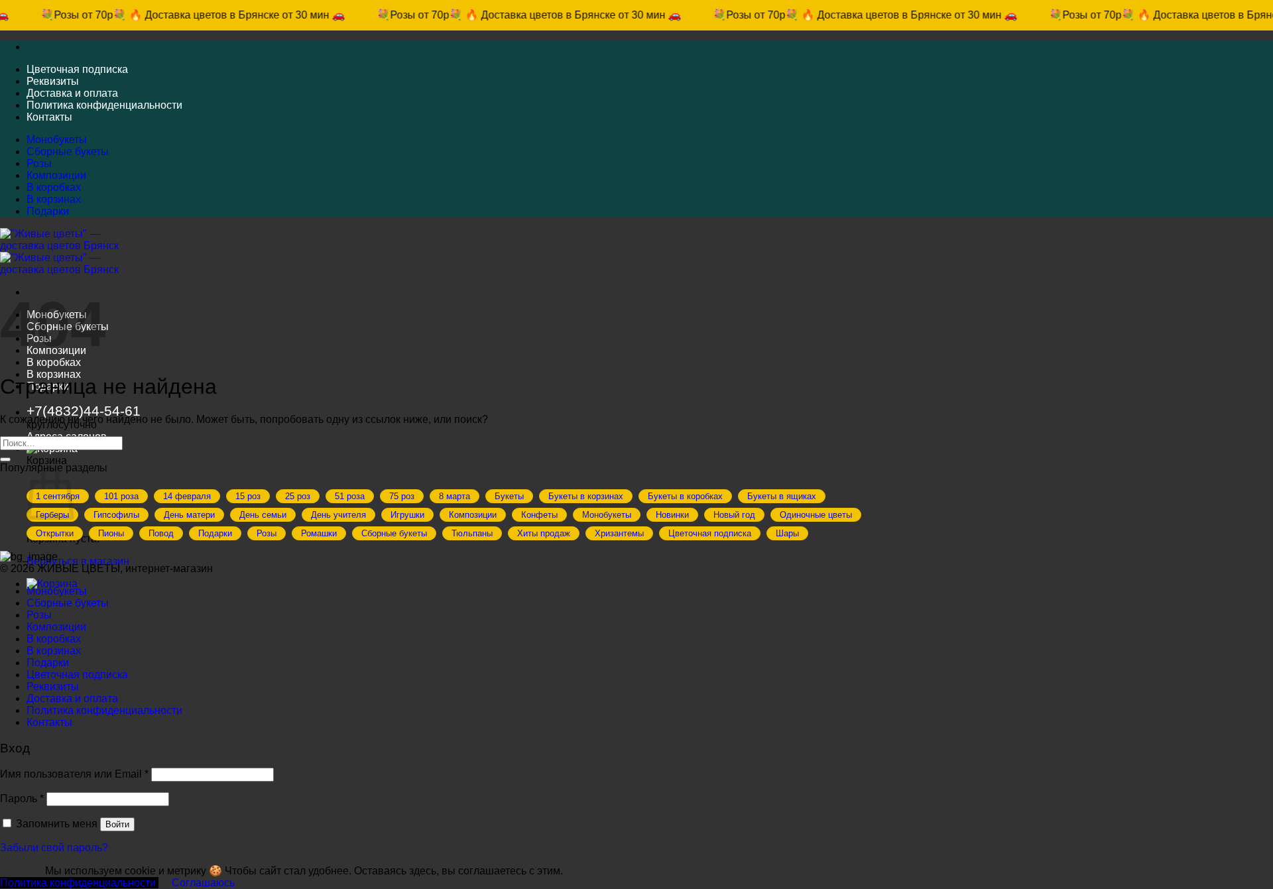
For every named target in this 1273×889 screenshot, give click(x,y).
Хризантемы (619, 533)
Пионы (111, 533)
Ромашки (319, 533)
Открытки (55, 533)
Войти (117, 824)
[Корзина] (52, 583)
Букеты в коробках (685, 496)
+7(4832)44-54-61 (84, 410)
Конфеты (539, 515)
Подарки (48, 211)
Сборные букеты (68, 151)
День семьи (262, 515)
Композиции (56, 175)
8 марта (454, 496)
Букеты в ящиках (781, 496)
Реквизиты (53, 81)
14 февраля (187, 496)
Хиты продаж (543, 533)
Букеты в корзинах (585, 496)
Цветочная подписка (77, 69)
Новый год (734, 515)
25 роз (297, 496)
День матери (189, 515)
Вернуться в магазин (78, 561)
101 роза (121, 496)
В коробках (54, 187)
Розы (39, 163)
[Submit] (5, 459)
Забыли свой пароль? (54, 847)
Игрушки (407, 515)
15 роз (248, 496)
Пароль (22, 798)
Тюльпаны (472, 533)
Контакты (49, 117)
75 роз (401, 496)
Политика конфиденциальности (104, 105)
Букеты (509, 496)
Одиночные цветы (816, 515)
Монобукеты (57, 139)
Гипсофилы (116, 515)
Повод (161, 533)
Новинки (672, 515)
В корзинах (54, 199)
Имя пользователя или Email (74, 774)
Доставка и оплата (72, 93)
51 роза (350, 496)
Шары (787, 533)
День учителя (338, 515)
